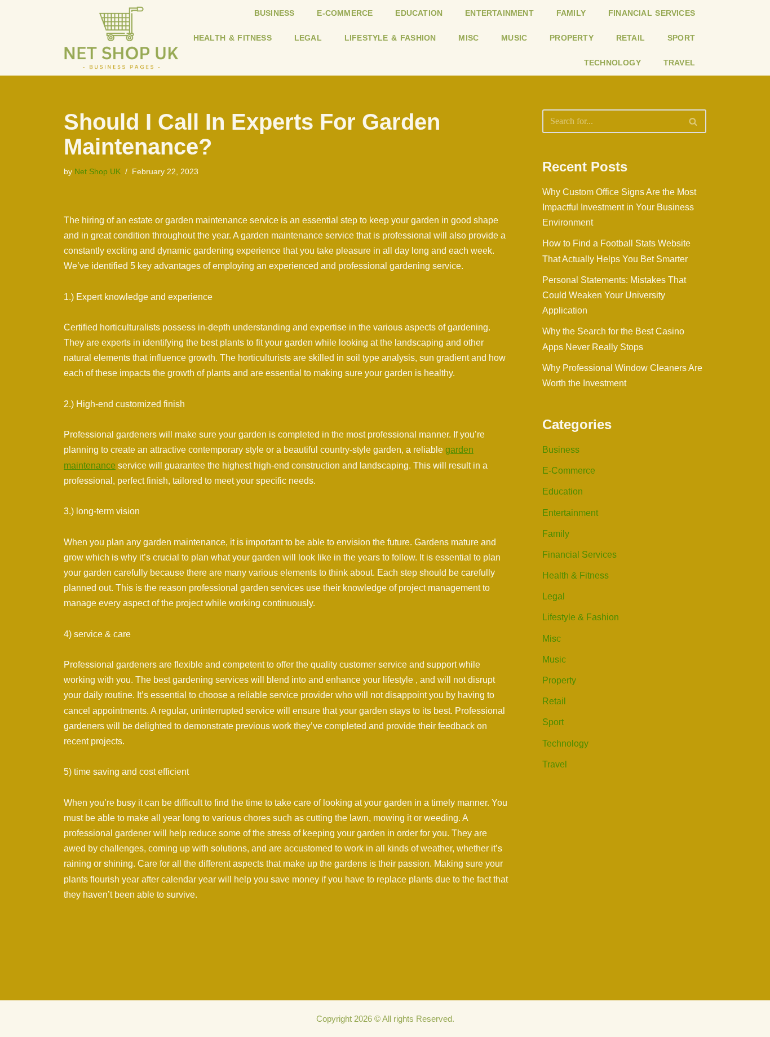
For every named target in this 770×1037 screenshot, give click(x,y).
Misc (468, 37)
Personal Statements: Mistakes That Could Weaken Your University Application (614, 295)
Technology (612, 62)
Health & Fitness (232, 37)
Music (514, 37)
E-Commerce (345, 12)
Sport (681, 37)
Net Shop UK (97, 171)
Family (571, 12)
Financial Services (651, 12)
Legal (308, 37)
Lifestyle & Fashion (390, 37)
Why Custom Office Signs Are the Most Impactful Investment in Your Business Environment (619, 207)
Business (274, 12)
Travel (679, 62)
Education (418, 12)
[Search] (693, 121)
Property (572, 37)
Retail (630, 37)
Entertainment (499, 12)
